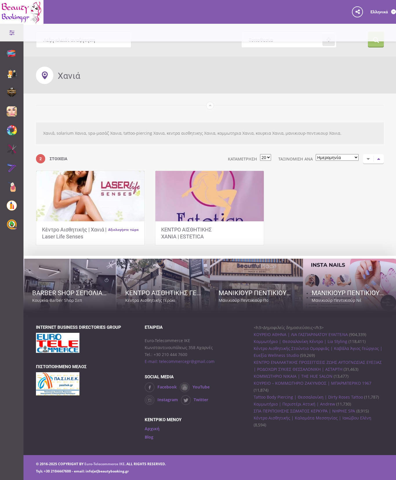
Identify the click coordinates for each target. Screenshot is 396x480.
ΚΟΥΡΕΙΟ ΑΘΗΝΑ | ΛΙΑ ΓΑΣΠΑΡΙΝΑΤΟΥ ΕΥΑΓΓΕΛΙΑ (301, 334)
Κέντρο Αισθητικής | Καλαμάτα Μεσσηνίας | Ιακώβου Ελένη (312, 418)
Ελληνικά (379, 11)
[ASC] (368, 158)
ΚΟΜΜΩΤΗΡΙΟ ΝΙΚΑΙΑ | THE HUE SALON (293, 376)
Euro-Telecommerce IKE (104, 463)
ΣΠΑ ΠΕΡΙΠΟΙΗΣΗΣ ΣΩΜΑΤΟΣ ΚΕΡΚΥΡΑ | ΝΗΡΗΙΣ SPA (304, 411)
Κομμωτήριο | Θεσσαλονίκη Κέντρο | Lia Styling (300, 341)
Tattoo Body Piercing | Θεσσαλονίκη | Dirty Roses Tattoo (308, 397)
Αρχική (152, 428)
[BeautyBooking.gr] (21, 21)
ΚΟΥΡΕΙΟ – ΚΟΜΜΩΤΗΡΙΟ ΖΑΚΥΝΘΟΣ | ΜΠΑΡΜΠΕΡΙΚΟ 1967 (312, 383)
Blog (149, 437)
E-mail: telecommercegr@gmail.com (180, 361)
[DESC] (378, 158)
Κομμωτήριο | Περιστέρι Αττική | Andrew (294, 404)
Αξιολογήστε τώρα (123, 229)
